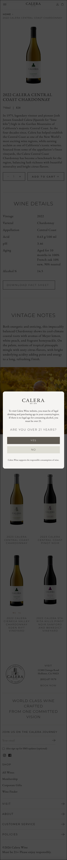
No (33, 449)
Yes (33, 440)
